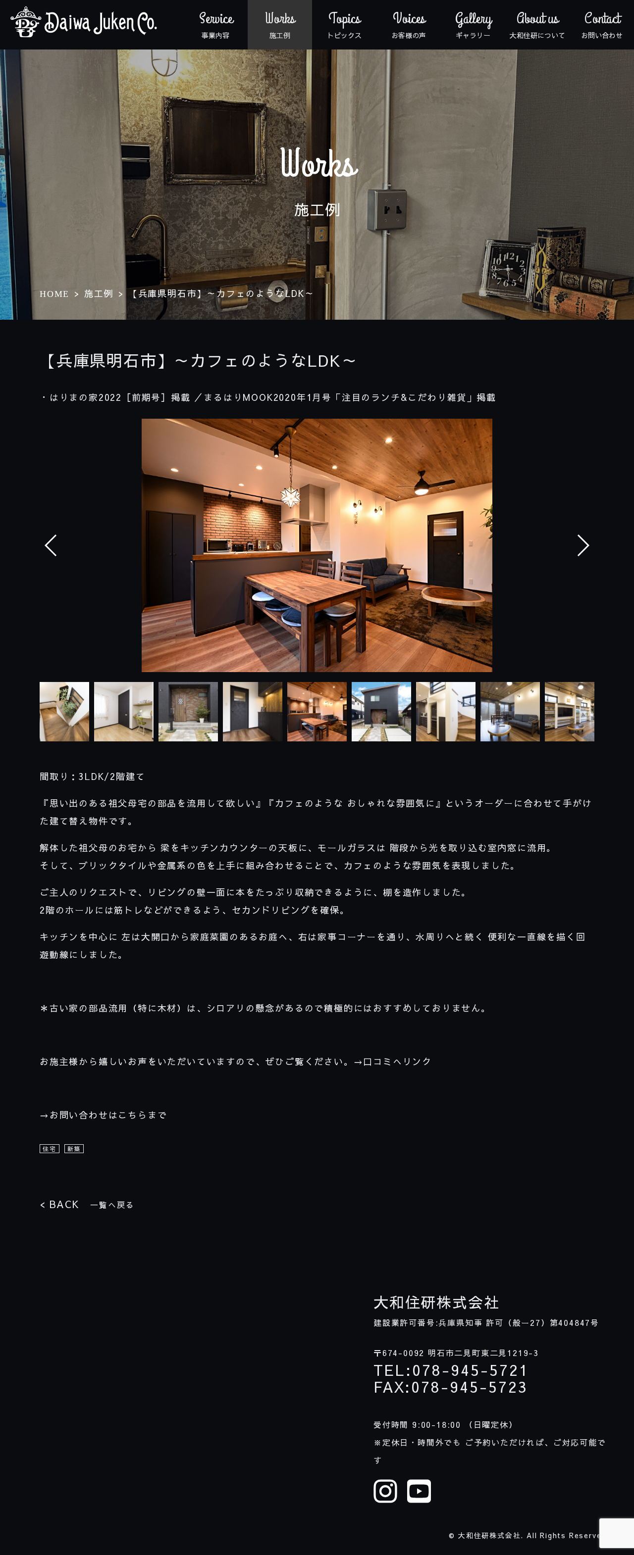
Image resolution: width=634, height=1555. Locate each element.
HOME (54, 294)
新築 (74, 1149)
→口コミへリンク (393, 1061)
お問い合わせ (602, 25)
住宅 (49, 1149)
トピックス (344, 25)
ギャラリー (473, 25)
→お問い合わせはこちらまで (103, 1115)
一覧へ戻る (87, 1204)
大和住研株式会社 (436, 1302)
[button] (582, 545)
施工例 (280, 25)
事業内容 (215, 25)
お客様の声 (408, 25)
